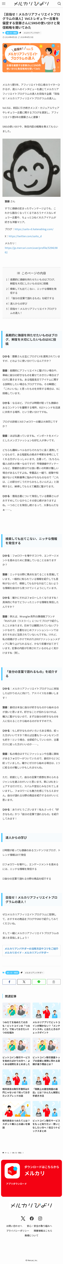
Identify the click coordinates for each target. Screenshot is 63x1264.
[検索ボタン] (59, 3)
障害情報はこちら (43, 1230)
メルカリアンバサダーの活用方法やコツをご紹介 (31, 948)
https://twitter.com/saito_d (25, 236)
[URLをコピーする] (54, 982)
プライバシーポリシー (17, 1230)
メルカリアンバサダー (32, 32)
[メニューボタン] (3, 3)
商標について (31, 1235)
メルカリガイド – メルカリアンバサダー (27, 952)
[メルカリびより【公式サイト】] (31, 3)
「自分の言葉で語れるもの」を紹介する (32, 298)
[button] (9, 982)
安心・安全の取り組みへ (39, 1225)
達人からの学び (18, 303)
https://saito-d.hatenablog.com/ (34, 229)
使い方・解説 (12, 32)
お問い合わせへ (14, 1225)
